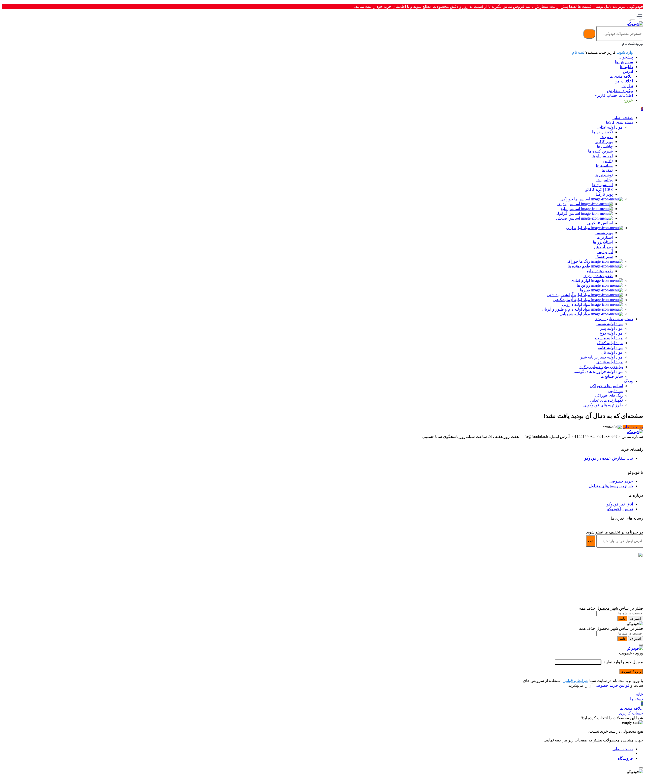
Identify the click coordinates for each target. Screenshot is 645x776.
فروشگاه (625, 758)
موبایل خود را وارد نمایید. (622, 662)
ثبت (590, 541)
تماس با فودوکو (620, 509)
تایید (622, 618)
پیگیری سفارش (620, 90)
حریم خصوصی (620, 481)
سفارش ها (624, 62)
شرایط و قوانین (575, 680)
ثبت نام (578, 52)
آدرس (628, 71)
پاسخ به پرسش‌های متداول (611, 486)
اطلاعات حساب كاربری (613, 95)
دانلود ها (626, 67)
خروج (628, 100)
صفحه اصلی (633, 427)
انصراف (635, 618)
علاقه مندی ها (621, 76)
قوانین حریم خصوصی (611, 685)
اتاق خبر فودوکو (620, 504)
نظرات (627, 86)
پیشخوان (626, 57)
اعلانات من (624, 81)
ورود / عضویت (631, 671)
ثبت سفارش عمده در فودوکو (609, 458)
